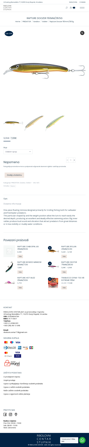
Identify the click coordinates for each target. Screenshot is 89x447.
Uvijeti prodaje (9, 380)
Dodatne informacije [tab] (12, 203)
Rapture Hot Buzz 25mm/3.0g (26, 279)
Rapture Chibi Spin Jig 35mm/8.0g (28, 247)
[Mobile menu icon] (82, 8)
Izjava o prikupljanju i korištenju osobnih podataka (23, 383)
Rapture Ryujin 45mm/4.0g (68, 247)
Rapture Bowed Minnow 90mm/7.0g (29, 263)
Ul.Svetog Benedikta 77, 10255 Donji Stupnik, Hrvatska (23, 2)
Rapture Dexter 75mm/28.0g (69, 263)
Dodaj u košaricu (14, 175)
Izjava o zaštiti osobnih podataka (16, 387)
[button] (82, 33)
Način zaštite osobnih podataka (15, 390)
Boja (5, 147)
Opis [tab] (5, 198)
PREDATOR (15, 183)
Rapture (13, 186)
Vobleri (28, 183)
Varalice (22, 183)
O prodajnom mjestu (11, 377)
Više (20, 256)
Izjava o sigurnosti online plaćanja (16, 394)
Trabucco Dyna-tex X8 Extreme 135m (72, 279)
